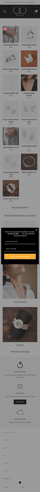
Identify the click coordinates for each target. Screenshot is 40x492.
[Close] (36, 230)
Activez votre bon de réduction (20, 256)
